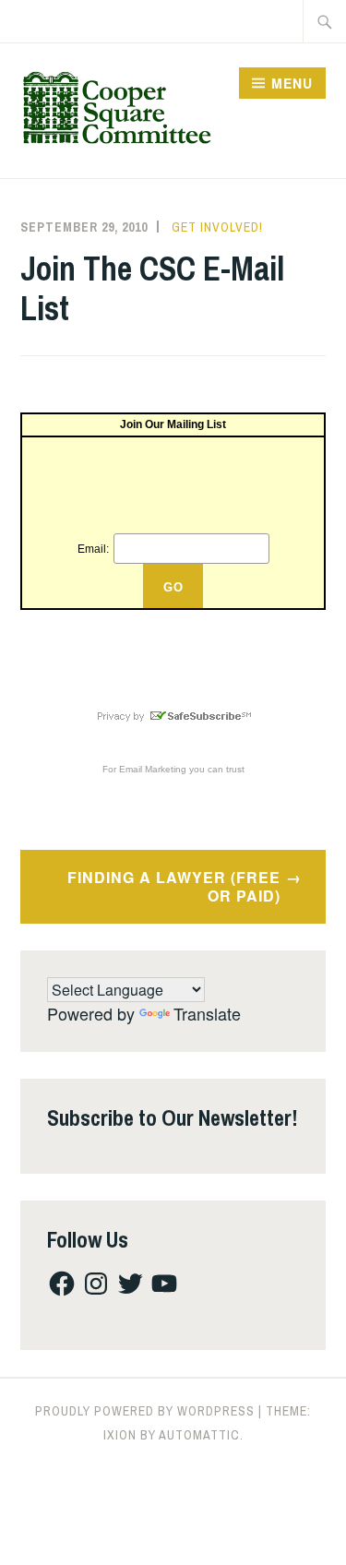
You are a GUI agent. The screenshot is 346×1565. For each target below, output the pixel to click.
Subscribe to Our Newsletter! (172, 1117)
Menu (292, 83)
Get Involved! (217, 227)
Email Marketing (152, 769)
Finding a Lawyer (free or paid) (173, 886)
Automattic (199, 1435)
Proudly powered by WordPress (145, 1411)
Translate (207, 1013)
